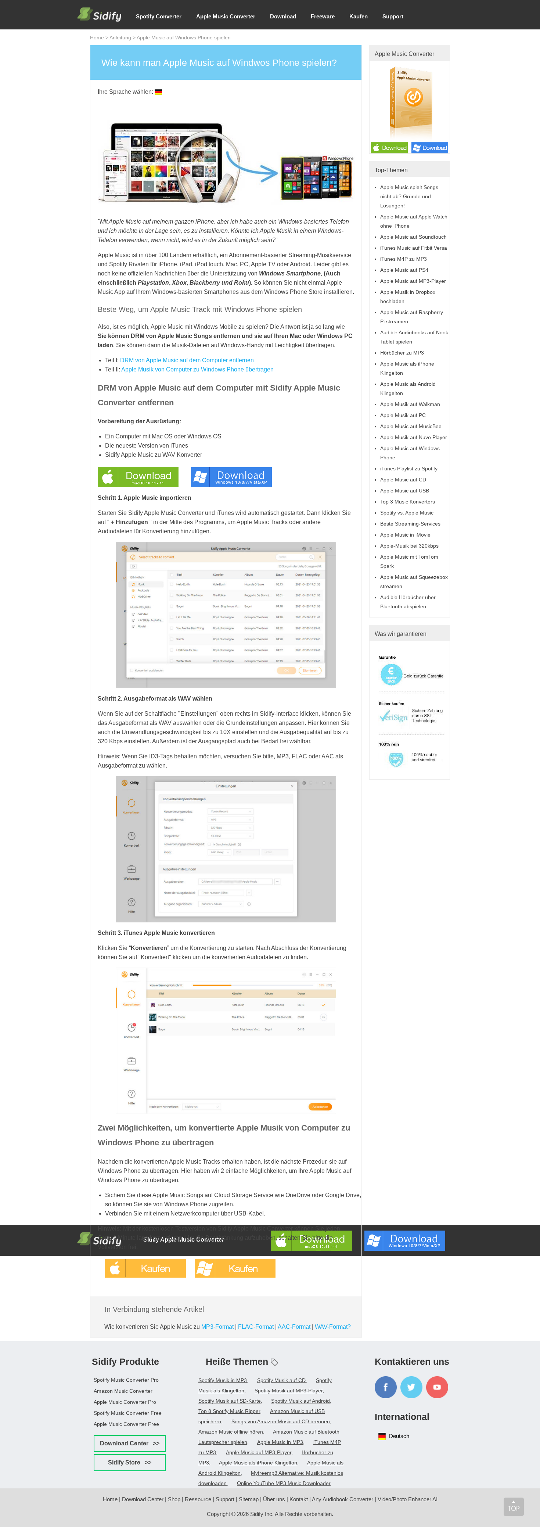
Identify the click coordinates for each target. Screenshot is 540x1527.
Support (392, 16)
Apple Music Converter (225, 16)
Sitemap (249, 1499)
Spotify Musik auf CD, (282, 1380)
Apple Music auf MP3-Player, (259, 1452)
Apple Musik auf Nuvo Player (413, 437)
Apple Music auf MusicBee (411, 426)
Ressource (198, 1499)
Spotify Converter (158, 16)
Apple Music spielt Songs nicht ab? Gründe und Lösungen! (409, 196)
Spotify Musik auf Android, (301, 1401)
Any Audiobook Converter (342, 1499)
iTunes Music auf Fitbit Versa (413, 248)
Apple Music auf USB (404, 491)
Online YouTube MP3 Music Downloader (284, 1483)
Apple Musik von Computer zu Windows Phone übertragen (197, 369)
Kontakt (298, 1499)
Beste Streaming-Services (410, 524)
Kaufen (358, 16)
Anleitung (120, 37)
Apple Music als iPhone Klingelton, (259, 1463)
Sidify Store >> (129, 1462)
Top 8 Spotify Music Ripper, (230, 1411)
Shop (174, 1499)
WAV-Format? (333, 1327)
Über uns (274, 1499)
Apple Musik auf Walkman (410, 404)
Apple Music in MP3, (281, 1442)
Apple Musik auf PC (403, 415)
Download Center (142, 1499)
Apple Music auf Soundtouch (413, 237)
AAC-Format (294, 1327)
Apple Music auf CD (403, 480)
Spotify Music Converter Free (128, 1413)
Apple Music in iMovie (405, 535)
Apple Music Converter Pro (125, 1402)
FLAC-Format (256, 1327)
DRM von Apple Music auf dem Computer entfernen (187, 360)
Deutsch (399, 1436)
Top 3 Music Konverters (407, 502)
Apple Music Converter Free (126, 1424)
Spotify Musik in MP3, (223, 1380)
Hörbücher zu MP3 (402, 353)
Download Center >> (129, 1443)
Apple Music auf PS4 (404, 270)
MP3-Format (217, 1327)
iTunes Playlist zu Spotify (409, 468)
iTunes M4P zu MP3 (403, 259)
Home (97, 37)
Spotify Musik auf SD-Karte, (230, 1401)
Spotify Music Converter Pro (126, 1380)
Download (283, 16)
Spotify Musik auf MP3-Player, (289, 1390)
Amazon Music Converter (123, 1391)
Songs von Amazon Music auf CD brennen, (281, 1421)
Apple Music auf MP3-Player (413, 281)
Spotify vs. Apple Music (406, 513)
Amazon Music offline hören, (231, 1432)
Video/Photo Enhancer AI (408, 1499)
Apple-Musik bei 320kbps (409, 546)
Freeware (323, 16)
